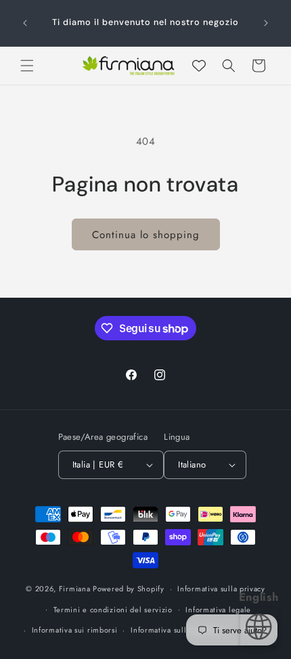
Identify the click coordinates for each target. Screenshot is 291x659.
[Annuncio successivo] (266, 23)
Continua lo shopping (146, 234)
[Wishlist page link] (199, 65)
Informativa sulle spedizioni (181, 629)
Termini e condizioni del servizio (113, 609)
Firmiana (75, 588)
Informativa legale (218, 609)
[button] (27, 66)
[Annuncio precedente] (25, 23)
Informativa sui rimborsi (75, 629)
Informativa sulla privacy (221, 588)
